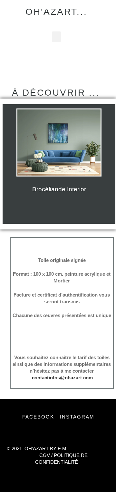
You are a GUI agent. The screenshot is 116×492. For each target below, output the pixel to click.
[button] (56, 36)
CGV (44, 455)
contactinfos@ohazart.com (62, 377)
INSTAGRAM (78, 416)
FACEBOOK (40, 416)
